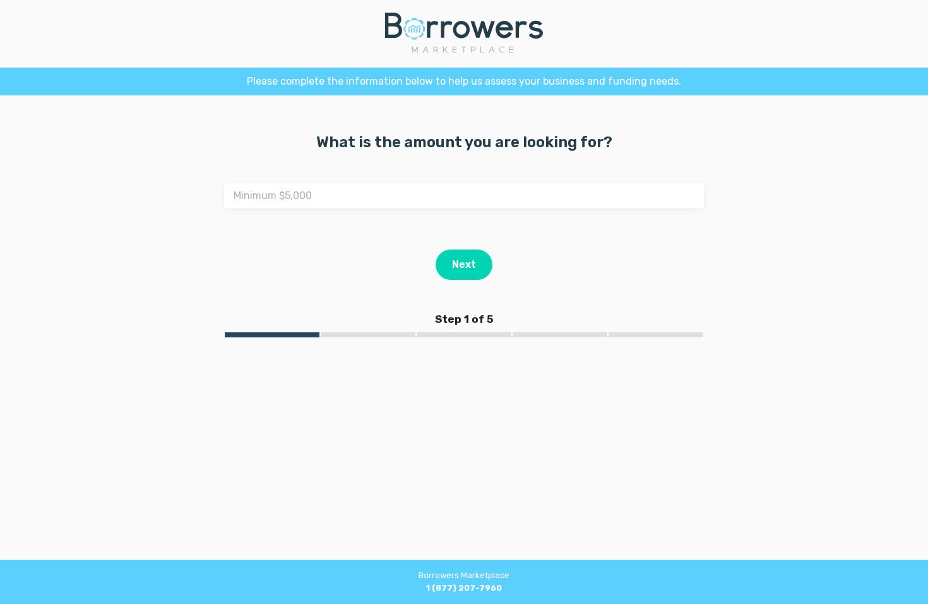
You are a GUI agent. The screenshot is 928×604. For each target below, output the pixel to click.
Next (464, 264)
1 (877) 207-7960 (464, 588)
